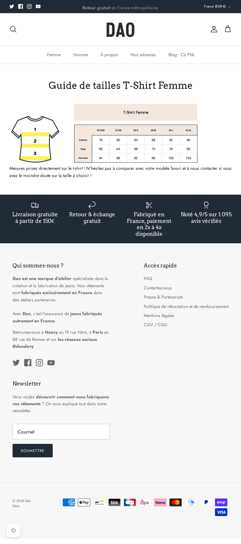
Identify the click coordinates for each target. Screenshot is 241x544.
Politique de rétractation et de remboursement (186, 306)
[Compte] (213, 29)
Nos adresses (143, 54)
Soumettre (33, 451)
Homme (80, 54)
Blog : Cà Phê (181, 54)
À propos (109, 54)
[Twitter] (11, 6)
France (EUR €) (215, 6)
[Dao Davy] (120, 29)
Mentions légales (159, 315)
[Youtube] (38, 6)
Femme (54, 54)
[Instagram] (29, 6)
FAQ (148, 278)
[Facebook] (20, 6)
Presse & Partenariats (163, 297)
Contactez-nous (158, 288)
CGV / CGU (155, 324)
